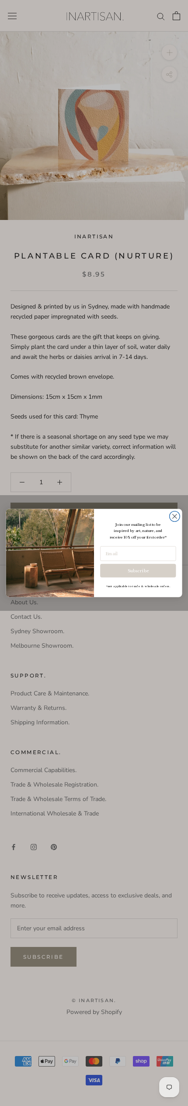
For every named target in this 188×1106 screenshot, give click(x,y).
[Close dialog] (175, 516)
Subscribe (138, 570)
